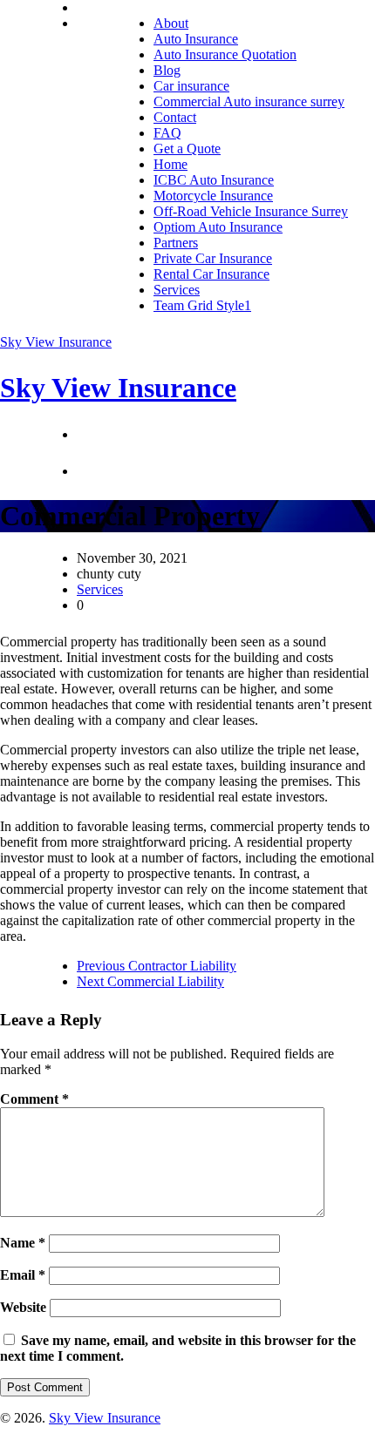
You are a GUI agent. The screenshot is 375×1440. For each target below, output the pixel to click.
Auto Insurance (195, 38)
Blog (167, 70)
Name (22, 1242)
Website (23, 1307)
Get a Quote (187, 148)
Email (22, 1275)
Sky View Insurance (56, 342)
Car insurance (191, 85)
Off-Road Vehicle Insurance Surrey (250, 211)
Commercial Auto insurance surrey (248, 101)
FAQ (167, 132)
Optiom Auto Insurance (218, 227)
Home (170, 164)
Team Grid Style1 (202, 305)
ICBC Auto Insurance (213, 179)
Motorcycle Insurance (213, 195)
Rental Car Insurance (211, 274)
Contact (174, 117)
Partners (175, 242)
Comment (34, 1099)
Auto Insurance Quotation (225, 54)
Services (176, 289)
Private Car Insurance (212, 258)
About (170, 23)
